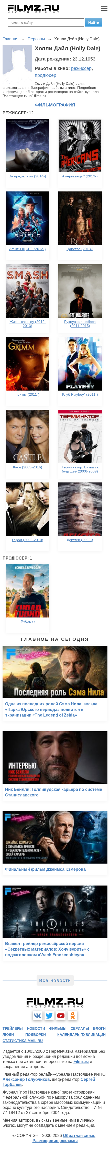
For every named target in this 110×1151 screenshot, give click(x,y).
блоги (99, 1028)
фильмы (58, 1028)
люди (8, 1035)
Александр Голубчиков (26, 1079)
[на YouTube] (60, 1015)
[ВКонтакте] (37, 1015)
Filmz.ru (81, 1061)
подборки (35, 1035)
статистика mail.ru (23, 1041)
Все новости (55, 980)
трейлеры (13, 1028)
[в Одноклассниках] (72, 1015)
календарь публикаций (81, 1035)
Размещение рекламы (55, 1140)
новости (36, 1028)
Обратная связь (79, 1135)
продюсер (45, 75)
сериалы (80, 1028)
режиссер (81, 68)
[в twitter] (49, 1015)
